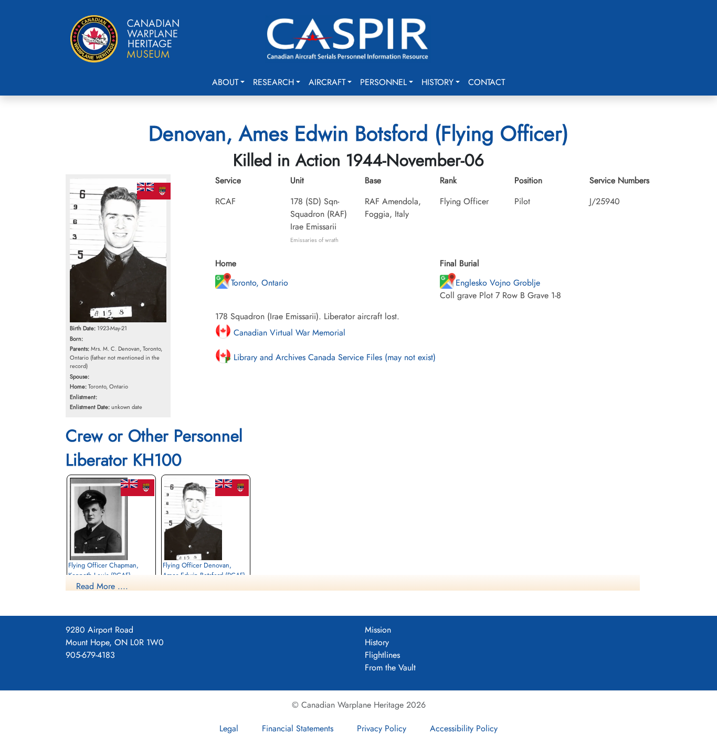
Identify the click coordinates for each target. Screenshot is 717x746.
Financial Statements (297, 728)
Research (273, 82)
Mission (378, 630)
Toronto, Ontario (259, 283)
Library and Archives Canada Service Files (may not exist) (333, 357)
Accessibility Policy (464, 728)
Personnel (383, 82)
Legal (228, 728)
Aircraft (327, 82)
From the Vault (390, 667)
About (225, 82)
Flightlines (382, 655)
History (437, 82)
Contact (486, 82)
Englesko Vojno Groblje (498, 283)
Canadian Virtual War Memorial (288, 333)
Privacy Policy (381, 728)
